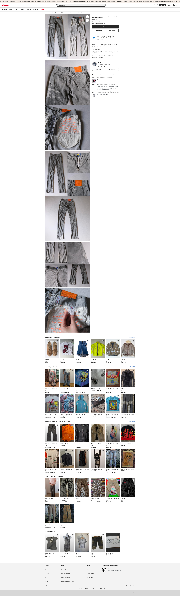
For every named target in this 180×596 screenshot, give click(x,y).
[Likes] (154, 5)
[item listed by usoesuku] (113, 403)
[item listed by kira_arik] (113, 458)
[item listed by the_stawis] (82, 542)
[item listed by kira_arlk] (52, 513)
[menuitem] (4, 9)
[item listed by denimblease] (113, 378)
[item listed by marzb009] (128, 378)
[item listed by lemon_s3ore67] (67, 458)
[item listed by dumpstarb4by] (52, 403)
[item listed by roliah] (52, 433)
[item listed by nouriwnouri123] (98, 378)
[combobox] (81, 5)
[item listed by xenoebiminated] (67, 487)
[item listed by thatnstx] (113, 433)
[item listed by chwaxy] (52, 542)
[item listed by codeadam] (82, 378)
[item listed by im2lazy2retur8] (52, 487)
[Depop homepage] (5, 5)
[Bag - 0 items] (157, 5)
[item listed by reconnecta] (67, 403)
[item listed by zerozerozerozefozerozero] (128, 433)
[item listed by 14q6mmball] (82, 433)
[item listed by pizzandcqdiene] (82, 403)
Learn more (100, 39)
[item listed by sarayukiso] (82, 458)
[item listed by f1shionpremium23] (98, 458)
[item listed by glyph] (52, 348)
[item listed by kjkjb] (98, 403)
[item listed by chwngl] (98, 487)
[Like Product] (57, 341)
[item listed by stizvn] (98, 542)
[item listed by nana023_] (128, 403)
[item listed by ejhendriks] (98, 433)
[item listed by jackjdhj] (52, 458)
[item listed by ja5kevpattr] (67, 378)
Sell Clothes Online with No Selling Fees (95, 588)
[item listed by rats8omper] (113, 487)
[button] (108, 66)
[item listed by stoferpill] (128, 458)
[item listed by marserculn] (67, 433)
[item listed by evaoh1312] (82, 487)
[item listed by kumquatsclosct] (52, 378)
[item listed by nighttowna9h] (113, 542)
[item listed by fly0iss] (67, 542)
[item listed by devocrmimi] (128, 487)
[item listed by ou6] (67, 513)
